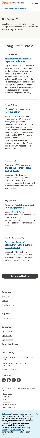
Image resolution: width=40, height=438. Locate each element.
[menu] (36, 3)
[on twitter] (14, 380)
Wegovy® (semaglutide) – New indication (18, 110)
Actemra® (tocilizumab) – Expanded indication (18, 60)
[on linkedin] (4, 380)
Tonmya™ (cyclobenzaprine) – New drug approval (20, 206)
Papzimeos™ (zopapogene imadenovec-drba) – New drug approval (18, 168)
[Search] (32, 2)
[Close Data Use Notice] (37, 414)
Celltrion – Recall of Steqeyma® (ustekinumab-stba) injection (19, 245)
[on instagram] (19, 380)
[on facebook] (9, 380)
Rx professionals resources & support (15, 8)
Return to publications (20, 276)
